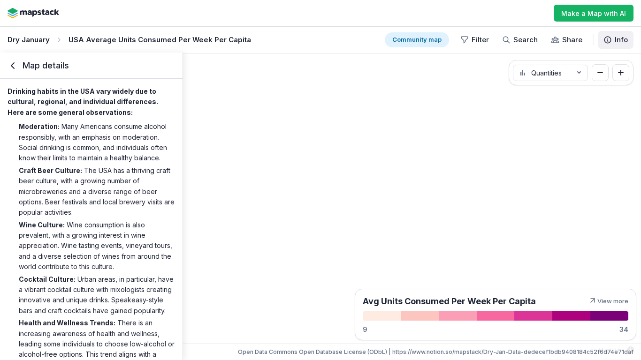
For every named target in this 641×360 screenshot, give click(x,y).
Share (572, 39)
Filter (480, 39)
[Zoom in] (620, 72)
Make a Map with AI (593, 13)
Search (525, 39)
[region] (320, 206)
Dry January (29, 39)
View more (612, 301)
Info (621, 39)
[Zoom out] (600, 72)
